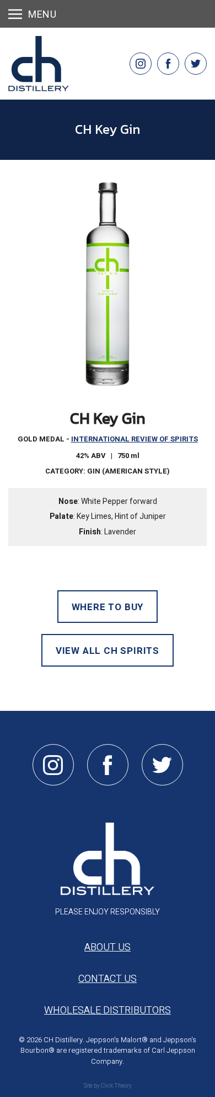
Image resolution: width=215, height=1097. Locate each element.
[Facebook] (168, 64)
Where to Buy (108, 607)
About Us (107, 947)
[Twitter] (196, 64)
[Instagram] (141, 64)
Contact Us (107, 978)
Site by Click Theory (108, 1086)
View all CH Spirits (107, 651)
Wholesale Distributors (107, 1010)
